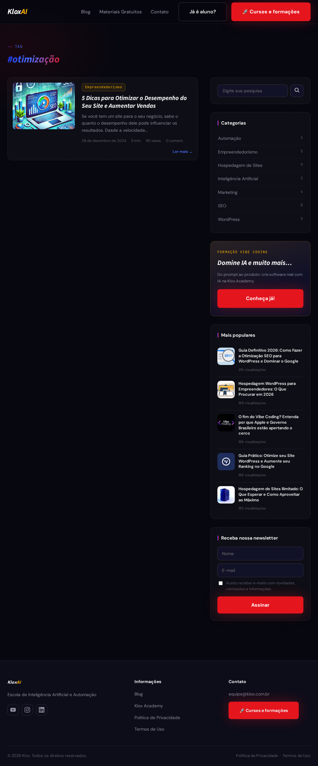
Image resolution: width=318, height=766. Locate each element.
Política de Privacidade (157, 717)
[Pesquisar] (296, 90)
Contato (160, 12)
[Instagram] (27, 709)
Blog (86, 12)
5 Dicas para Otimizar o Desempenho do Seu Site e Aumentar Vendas (134, 102)
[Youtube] (13, 709)
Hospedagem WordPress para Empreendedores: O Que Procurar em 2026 (267, 389)
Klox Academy (148, 706)
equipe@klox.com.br (249, 694)
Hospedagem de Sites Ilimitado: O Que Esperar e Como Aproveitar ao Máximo (270, 494)
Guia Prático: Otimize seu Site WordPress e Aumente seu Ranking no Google (266, 461)
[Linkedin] (41, 709)
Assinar (260, 605)
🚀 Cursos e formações (271, 11)
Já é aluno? (202, 11)
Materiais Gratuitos (120, 12)
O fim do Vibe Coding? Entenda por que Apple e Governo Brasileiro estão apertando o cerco (268, 425)
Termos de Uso (149, 729)
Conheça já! (260, 298)
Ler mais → (183, 151)
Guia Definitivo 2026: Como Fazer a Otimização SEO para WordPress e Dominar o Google (270, 356)
